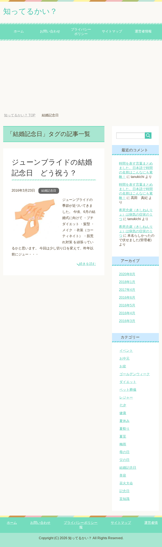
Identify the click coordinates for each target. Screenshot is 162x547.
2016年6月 (127, 297)
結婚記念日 (48, 190)
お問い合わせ (50, 31)
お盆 (122, 366)
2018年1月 (127, 282)
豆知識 (124, 499)
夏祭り (124, 428)
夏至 (122, 436)
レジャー (126, 397)
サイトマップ (112, 31)
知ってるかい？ (30, 11)
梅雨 (122, 444)
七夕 (122, 405)
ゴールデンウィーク (134, 374)
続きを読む (87, 264)
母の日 (124, 452)
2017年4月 (127, 290)
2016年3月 (127, 321)
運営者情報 (143, 31)
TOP (19, 115)
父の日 (124, 460)
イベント (126, 350)
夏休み (124, 421)
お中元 (124, 358)
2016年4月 (127, 313)
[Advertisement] (81, 76)
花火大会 (126, 483)
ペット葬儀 (127, 389)
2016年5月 (127, 305)
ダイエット (127, 382)
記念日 (124, 491)
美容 (122, 475)
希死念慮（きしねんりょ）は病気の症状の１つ (136, 214)
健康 (122, 413)
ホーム (19, 31)
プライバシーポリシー (81, 32)
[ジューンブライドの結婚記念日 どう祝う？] (35, 236)
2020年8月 (127, 274)
